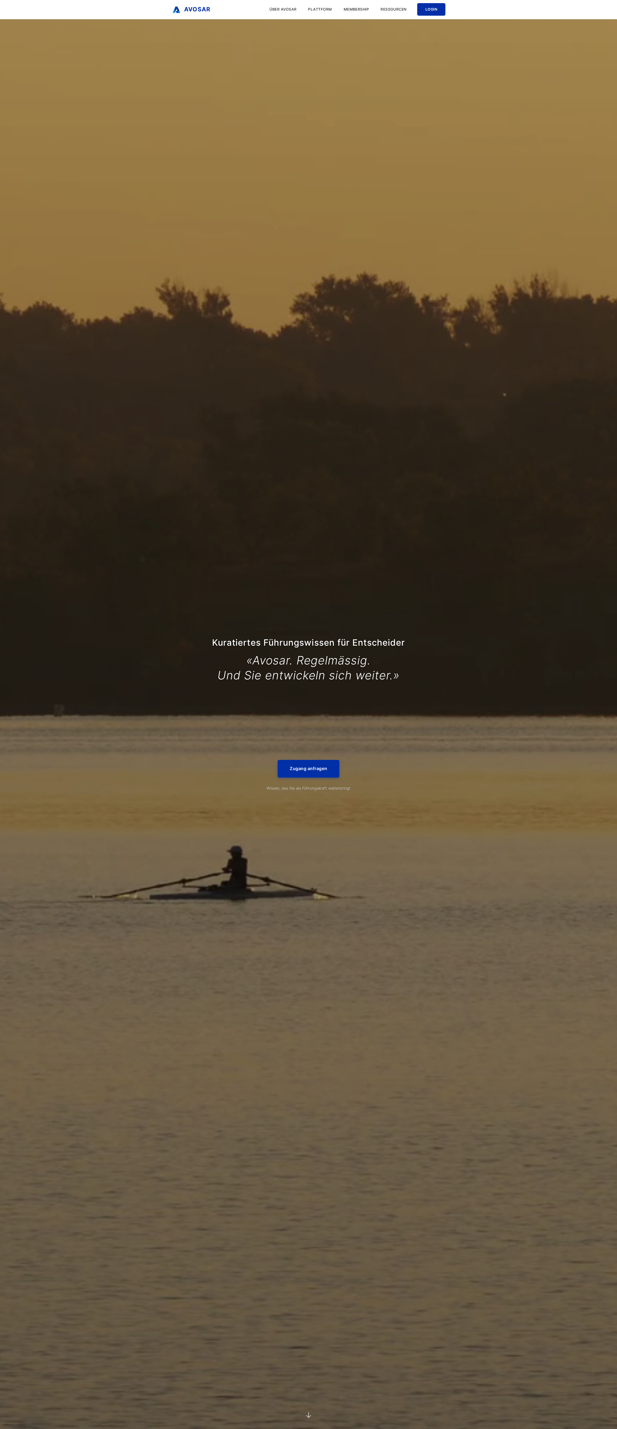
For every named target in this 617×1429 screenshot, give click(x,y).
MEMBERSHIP (356, 9)
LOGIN (431, 9)
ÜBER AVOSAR (282, 9)
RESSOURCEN (394, 9)
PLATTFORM (320, 9)
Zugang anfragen (308, 775)
